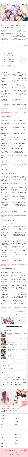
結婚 (2, 421)
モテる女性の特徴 (18, 384)
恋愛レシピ (14, 1)
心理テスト (3, 437)
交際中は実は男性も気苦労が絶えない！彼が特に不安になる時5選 (13, 109)
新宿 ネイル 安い (11, 377)
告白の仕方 (17, 382)
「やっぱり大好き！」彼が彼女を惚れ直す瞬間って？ (13, 311)
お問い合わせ (22, 450)
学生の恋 (2, 424)
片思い (2, 418)
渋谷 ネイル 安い (13, 374)
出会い (2, 427)
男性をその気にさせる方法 (15, 379)
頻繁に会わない (7, 57)
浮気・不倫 (3, 434)
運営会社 (5, 450)
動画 (2, 443)
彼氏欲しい (5, 374)
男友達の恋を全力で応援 (9, 61)
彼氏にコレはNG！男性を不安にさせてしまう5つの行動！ (13, 113)
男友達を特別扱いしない (9, 55)
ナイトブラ (5, 379)
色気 (3, 382)
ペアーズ (24, 379)
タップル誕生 (9, 382)
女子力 (4, 377)
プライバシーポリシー (13, 450)
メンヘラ (19, 377)
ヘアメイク (3, 440)
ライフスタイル (4, 446)
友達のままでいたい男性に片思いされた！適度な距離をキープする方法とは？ (13, 264)
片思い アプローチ (22, 374)
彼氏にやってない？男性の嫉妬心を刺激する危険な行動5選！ (13, 215)
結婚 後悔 (24, 382)
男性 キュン (5, 384)
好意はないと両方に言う (9, 59)
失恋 (11, 384)
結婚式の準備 (5, 386)
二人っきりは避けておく (9, 53)
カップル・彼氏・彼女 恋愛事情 (8, 368)
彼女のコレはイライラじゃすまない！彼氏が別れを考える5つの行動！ (13, 165)
